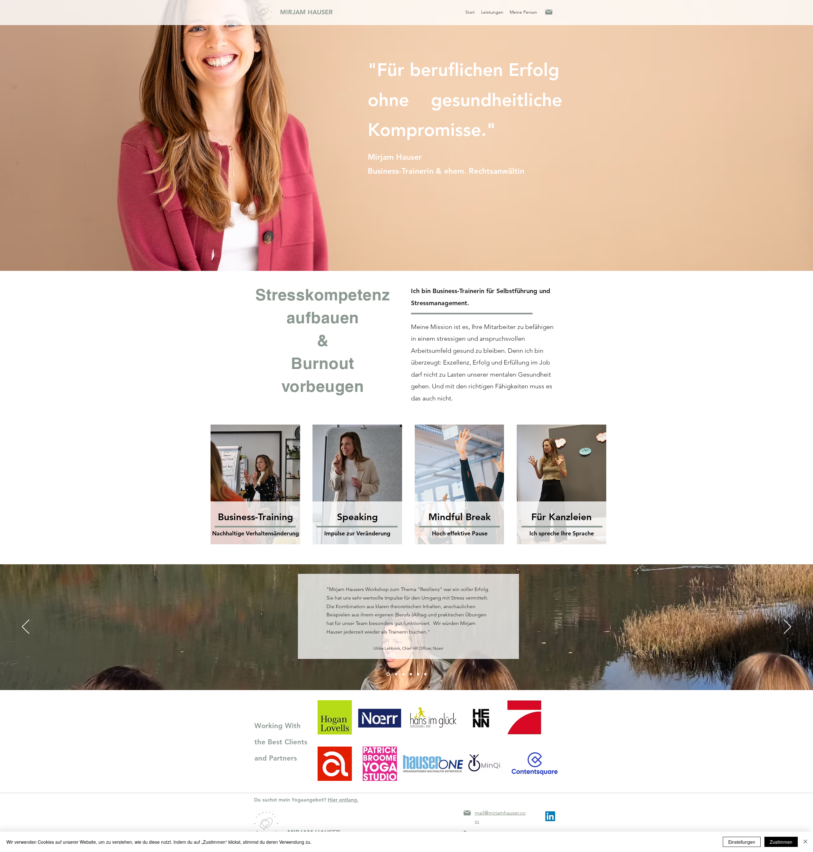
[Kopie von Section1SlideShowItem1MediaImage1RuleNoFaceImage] (388, 674)
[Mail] (548, 12)
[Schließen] (805, 842)
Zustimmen (781, 842)
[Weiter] (787, 627)
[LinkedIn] (550, 816)
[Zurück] (25, 627)
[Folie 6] (418, 674)
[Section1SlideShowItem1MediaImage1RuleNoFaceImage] (396, 674)
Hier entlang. (343, 800)
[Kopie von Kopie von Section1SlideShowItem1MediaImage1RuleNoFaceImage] (411, 674)
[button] (492, 12)
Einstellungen (741, 842)
